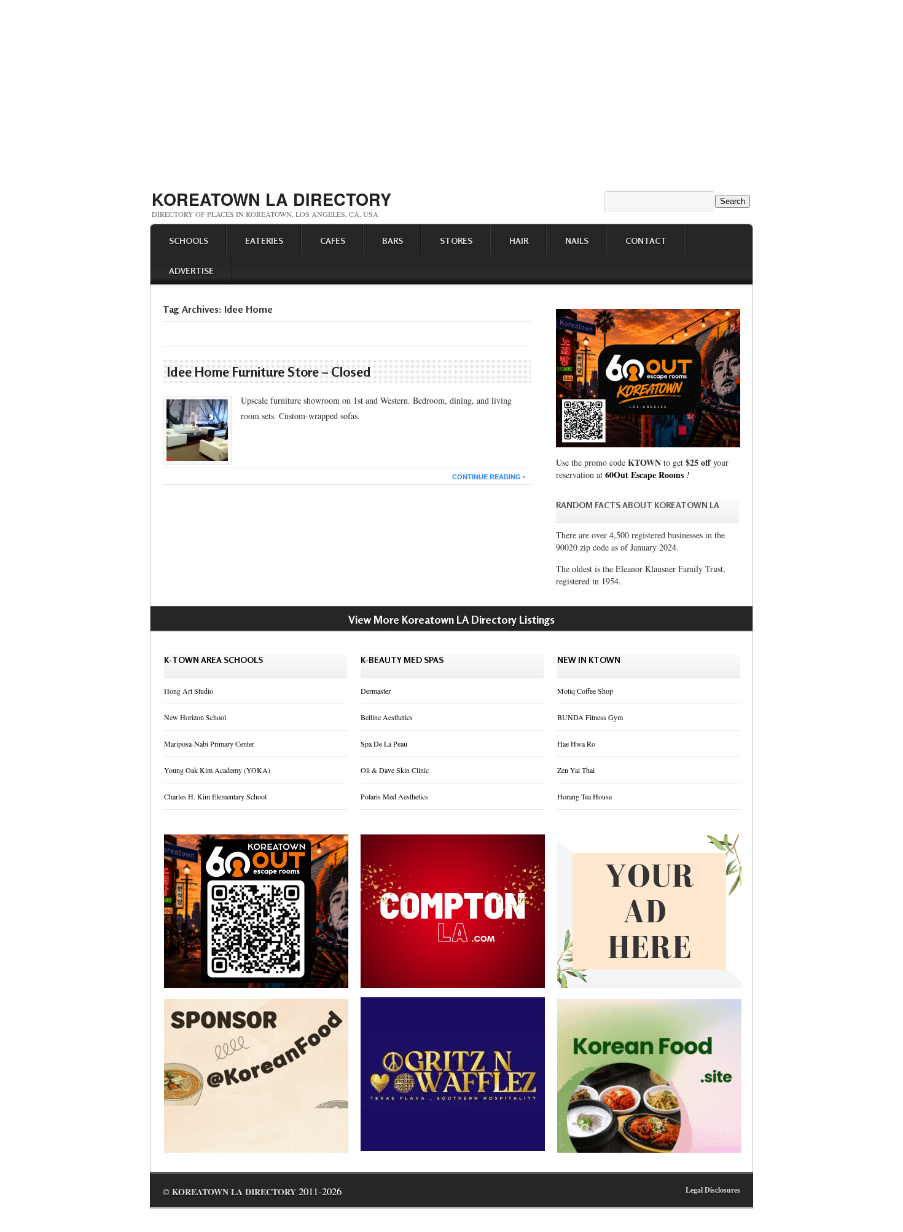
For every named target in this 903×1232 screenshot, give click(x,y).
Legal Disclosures (713, 1190)
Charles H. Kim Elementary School (215, 796)
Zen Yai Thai (576, 770)
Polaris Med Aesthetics (394, 796)
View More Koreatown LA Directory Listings (451, 619)
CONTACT (645, 240)
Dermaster (376, 691)
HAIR (518, 240)
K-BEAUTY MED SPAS (402, 659)
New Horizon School (195, 717)
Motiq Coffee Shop (585, 691)
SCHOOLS (188, 240)
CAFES (332, 240)
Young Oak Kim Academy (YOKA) (217, 770)
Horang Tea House (584, 796)
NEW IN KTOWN (588, 659)
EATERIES (264, 240)
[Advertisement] (451, 91)
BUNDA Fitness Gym (590, 717)
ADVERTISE (191, 270)
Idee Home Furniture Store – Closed (269, 372)
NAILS (576, 240)
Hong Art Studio (188, 691)
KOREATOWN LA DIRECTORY (271, 199)
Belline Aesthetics (387, 717)
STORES (456, 240)
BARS (392, 240)
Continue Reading (486, 477)
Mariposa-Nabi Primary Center (209, 743)
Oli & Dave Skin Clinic (395, 770)
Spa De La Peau (384, 743)
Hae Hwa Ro (576, 743)
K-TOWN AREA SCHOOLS (213, 659)
